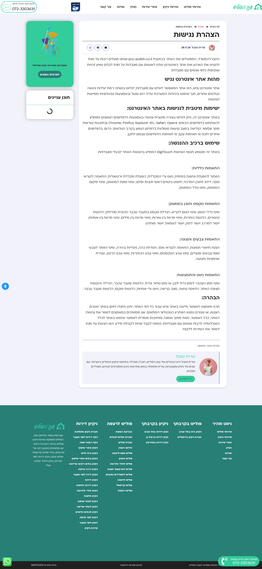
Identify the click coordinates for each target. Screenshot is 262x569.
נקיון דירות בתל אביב (156, 431)
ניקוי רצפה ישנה (89, 442)
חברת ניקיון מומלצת (86, 431)
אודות (121, 7)
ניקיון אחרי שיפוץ (88, 447)
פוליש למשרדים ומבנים (119, 474)
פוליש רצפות (125, 490)
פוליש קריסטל (124, 485)
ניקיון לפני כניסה (89, 517)
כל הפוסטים (185, 378)
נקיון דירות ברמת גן (157, 437)
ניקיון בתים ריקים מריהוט (83, 464)
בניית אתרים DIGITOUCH (43, 565)
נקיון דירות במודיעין (157, 442)
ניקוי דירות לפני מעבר (85, 437)
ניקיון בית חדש (89, 453)
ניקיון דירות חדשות (87, 485)
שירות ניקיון (91, 528)
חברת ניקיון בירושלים (190, 437)
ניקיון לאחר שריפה (87, 506)
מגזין (133, 7)
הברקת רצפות (124, 431)
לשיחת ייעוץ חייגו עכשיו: (244, 559)
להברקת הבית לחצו (23, 3)
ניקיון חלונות (91, 496)
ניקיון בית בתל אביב (190, 431)
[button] (105, 47)
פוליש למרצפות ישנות (119, 469)
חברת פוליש (125, 442)
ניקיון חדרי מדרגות (87, 490)
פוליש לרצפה (124, 480)
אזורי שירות (149, 7)
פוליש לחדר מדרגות (121, 464)
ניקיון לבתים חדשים (87, 512)
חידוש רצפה (125, 447)
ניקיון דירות (91, 480)
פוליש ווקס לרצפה (122, 453)
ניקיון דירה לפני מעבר (85, 474)
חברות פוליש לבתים (121, 437)
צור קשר (105, 7)
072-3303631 (23, 9)
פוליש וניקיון (125, 458)
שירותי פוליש (192, 7)
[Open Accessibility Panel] (5, 286)
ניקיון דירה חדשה (88, 469)
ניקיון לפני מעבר (88, 522)
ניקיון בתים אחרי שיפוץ (85, 458)
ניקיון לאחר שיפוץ (88, 501)
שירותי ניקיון (170, 7)
